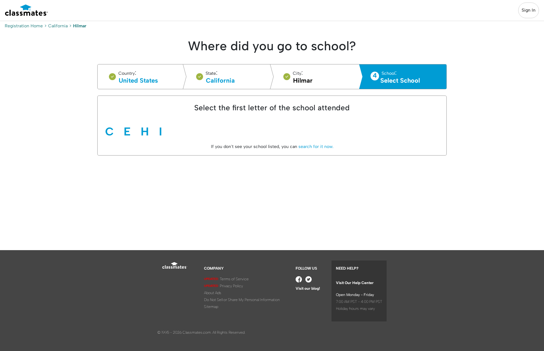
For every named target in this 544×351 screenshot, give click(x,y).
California (58, 26)
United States (138, 80)
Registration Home (24, 26)
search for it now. (315, 146)
